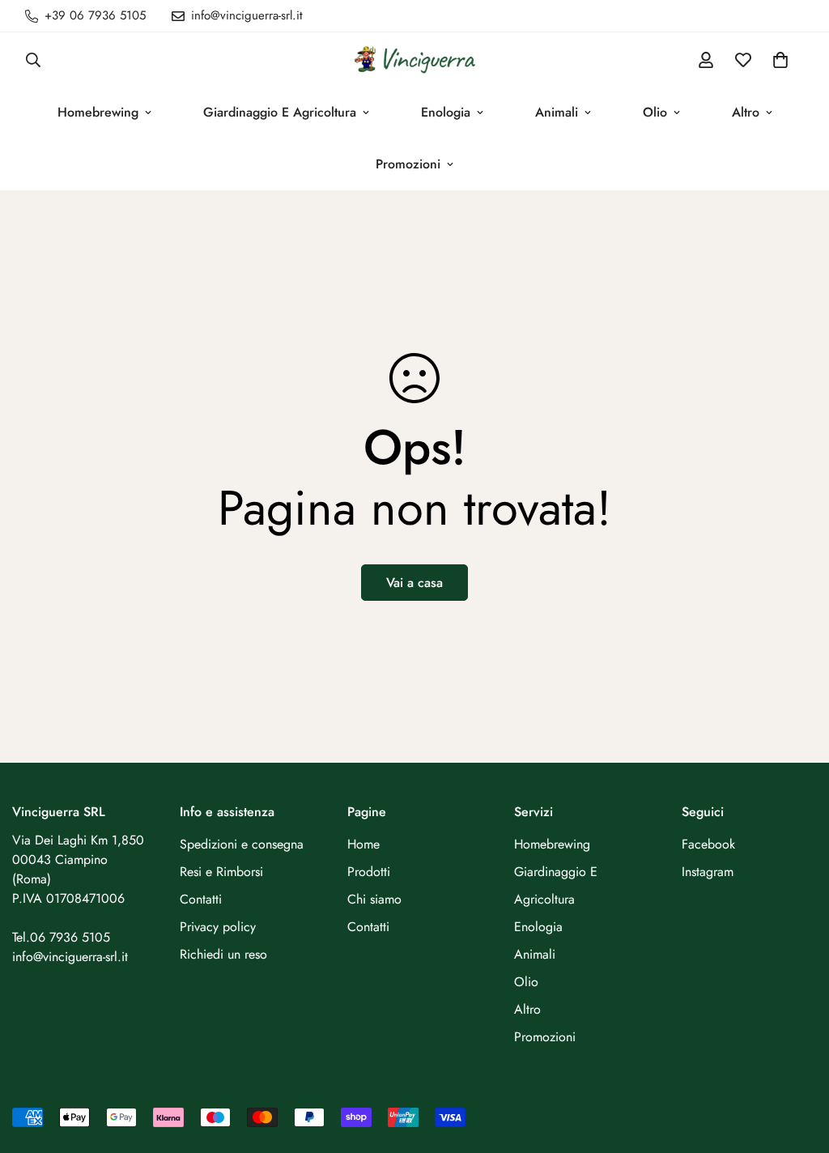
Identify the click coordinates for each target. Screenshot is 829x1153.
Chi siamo (374, 899)
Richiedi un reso (223, 954)
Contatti (201, 899)
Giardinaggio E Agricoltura (279, 112)
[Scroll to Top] (797, 1064)
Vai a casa (414, 582)
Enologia (445, 112)
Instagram (707, 871)
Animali (556, 112)
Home (363, 844)
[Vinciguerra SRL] (414, 59)
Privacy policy (218, 926)
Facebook (708, 844)
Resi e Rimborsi (221, 871)
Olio (655, 112)
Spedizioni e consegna (242, 844)
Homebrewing (97, 112)
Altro (745, 112)
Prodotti (368, 871)
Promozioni (408, 164)
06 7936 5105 (70, 937)
